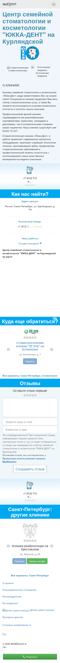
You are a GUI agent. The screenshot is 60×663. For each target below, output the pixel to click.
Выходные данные (12, 617)
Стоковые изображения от (16, 625)
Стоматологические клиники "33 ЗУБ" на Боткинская (30, 345)
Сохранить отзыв (30, 468)
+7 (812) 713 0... (30, 181)
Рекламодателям (11, 596)
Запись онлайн (37, 561)
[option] (30, 349)
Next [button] (51, 349)
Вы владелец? (10, 603)
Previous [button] (8, 349)
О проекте (8, 583)
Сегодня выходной (29, 243)
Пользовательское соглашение (19, 589)
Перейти (30, 361)
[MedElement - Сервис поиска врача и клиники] (9, 4)
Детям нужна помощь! (42, 609)
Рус (4, 634)
